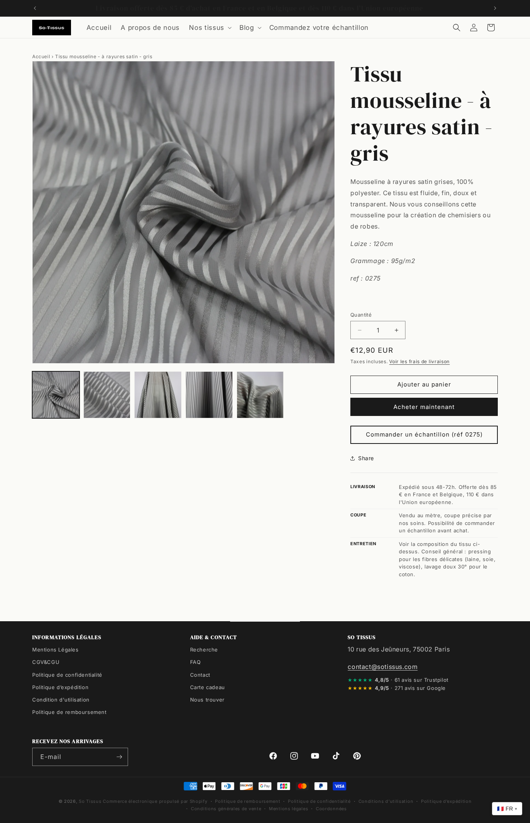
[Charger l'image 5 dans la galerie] (260, 395)
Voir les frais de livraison (419, 361)
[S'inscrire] (119, 757)
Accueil (41, 56)
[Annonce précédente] (34, 8)
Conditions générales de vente (226, 808)
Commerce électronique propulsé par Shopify (155, 801)
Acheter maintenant (424, 407)
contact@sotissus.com (382, 666)
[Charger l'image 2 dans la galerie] (107, 395)
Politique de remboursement (69, 712)
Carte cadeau (207, 687)
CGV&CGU (45, 662)
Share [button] (366, 458)
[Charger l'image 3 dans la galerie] (158, 395)
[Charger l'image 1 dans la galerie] (56, 395)
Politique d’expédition (60, 687)
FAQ (195, 662)
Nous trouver (207, 699)
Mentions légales (288, 808)
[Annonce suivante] (495, 8)
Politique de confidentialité (67, 674)
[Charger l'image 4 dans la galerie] (209, 395)
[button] (209, 27)
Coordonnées (331, 808)
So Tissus (91, 801)
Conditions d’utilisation (386, 801)
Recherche (204, 649)
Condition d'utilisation (61, 699)
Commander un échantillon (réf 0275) (424, 434)
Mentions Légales (55, 649)
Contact (200, 674)
